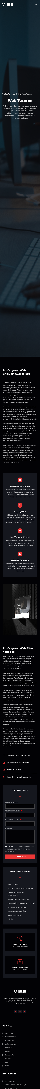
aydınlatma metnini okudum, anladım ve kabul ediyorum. (19, 849)
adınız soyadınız (11, 802)
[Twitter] (24, 1011)
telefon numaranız (13, 811)
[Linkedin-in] (15, 1011)
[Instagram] (20, 1011)
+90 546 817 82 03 (20, 944)
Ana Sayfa (6, 94)
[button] (36, 4)
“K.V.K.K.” (12, 847)
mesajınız (9, 828)
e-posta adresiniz (12, 819)
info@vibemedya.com (20, 967)
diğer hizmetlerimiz (20, 872)
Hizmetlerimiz (16, 94)
